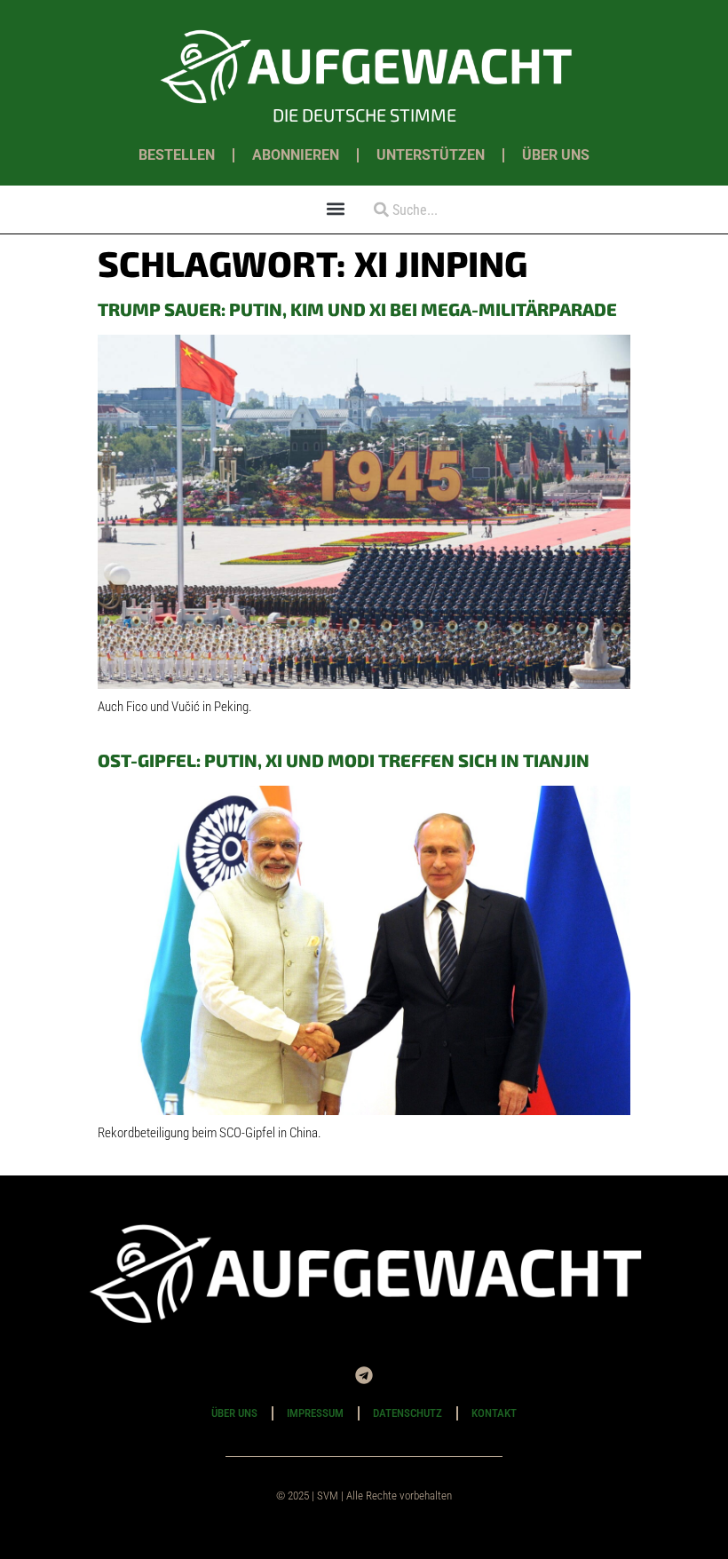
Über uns (556, 154)
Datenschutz (407, 1413)
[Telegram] (364, 1375)
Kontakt (494, 1413)
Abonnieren (295, 154)
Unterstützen (430, 154)
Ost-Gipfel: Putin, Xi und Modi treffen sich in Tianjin (344, 760)
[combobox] (432, 210)
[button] (336, 208)
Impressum (315, 1413)
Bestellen (176, 154)
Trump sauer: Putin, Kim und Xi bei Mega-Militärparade (357, 309)
